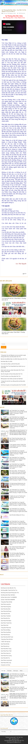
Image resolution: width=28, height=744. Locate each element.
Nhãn (21, 670)
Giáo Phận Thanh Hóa (6, 623)
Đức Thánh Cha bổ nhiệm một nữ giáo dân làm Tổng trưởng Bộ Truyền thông (17, 548)
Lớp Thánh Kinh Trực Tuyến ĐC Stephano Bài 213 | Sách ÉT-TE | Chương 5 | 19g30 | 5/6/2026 (17, 535)
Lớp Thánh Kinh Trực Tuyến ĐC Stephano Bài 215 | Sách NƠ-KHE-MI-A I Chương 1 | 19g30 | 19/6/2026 (18, 523)
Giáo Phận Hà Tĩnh (5, 613)
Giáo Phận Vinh (4, 625)
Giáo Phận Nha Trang (6, 648)
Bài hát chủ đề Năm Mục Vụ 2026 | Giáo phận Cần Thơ (14, 359)
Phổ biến (9, 670)
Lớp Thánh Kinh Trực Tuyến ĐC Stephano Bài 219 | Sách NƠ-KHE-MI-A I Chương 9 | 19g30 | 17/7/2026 (18, 479)
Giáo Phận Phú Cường (6, 655)
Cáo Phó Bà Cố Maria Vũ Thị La (16, 515)
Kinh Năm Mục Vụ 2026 (6, 361)
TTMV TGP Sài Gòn (5, 641)
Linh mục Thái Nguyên (8, 13)
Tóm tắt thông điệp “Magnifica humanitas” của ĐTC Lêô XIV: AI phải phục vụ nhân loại (17, 555)
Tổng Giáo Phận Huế (6, 627)
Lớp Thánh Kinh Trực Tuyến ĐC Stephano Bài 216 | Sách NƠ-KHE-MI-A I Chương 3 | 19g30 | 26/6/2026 (18, 510)
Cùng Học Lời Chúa (5, 665)
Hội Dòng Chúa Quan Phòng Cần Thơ (10, 592)
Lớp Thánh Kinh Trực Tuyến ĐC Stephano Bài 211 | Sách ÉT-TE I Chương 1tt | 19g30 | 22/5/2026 (17, 567)
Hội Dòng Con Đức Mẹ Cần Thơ (8, 588)
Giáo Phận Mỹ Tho (5, 658)
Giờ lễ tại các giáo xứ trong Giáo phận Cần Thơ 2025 (13, 385)
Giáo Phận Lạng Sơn (6, 604)
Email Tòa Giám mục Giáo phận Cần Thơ (10, 376)
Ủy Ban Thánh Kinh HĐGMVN (8, 599)
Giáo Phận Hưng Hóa (6, 606)
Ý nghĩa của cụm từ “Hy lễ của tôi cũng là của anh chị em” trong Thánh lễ (17, 497)
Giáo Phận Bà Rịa (5, 644)
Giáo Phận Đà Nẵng (5, 630)
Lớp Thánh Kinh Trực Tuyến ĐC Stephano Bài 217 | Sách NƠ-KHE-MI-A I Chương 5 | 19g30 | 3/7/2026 (17, 504)
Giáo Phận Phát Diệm (6, 620)
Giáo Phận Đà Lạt (5, 646)
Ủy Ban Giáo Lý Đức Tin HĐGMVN (9, 597)
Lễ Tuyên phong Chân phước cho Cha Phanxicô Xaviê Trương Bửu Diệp (17, 485)
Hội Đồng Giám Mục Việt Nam (8, 595)
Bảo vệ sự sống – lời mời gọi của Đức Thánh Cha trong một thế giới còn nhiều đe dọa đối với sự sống (17, 472)
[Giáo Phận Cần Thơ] (14, 3)
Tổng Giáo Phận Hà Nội (6, 602)
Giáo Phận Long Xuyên (6, 660)
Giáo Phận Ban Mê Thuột (7, 637)
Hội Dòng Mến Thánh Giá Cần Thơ (9, 590)
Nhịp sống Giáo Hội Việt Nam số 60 (11, 316)
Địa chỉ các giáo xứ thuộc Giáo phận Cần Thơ (11, 374)
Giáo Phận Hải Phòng (6, 611)
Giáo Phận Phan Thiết (6, 651)
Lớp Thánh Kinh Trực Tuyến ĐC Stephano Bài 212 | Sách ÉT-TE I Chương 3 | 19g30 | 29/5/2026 (17, 561)
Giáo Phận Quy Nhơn (6, 632)
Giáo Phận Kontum (5, 634)
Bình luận (15, 670)
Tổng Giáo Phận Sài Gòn (7, 639)
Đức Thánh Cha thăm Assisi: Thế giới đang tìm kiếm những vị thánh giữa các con (17, 440)
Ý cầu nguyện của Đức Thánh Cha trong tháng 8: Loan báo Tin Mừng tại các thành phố (17, 446)
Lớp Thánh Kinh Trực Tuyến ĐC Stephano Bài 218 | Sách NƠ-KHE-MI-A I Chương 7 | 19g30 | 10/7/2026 (18, 491)
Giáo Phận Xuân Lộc (6, 653)
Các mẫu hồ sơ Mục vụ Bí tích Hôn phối (10, 363)
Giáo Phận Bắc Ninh (5, 609)
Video (14, 13)
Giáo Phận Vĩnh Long (6, 662)
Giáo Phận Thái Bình (6, 616)
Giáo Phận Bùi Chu (5, 618)
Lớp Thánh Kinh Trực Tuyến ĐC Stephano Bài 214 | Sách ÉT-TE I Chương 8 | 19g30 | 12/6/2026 (17, 529)
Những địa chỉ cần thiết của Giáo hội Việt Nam (12, 378)
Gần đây (3, 670)
